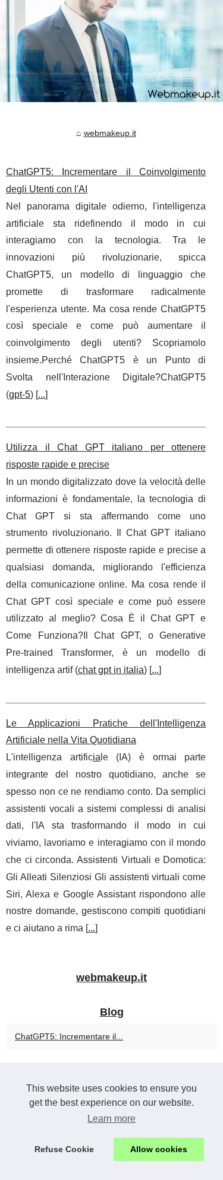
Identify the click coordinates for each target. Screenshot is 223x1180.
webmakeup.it (110, 133)
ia (96, 757)
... (41, 394)
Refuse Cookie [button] (64, 1149)
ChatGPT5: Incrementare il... (69, 1036)
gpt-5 (19, 394)
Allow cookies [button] (158, 1149)
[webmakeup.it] (111, 51)
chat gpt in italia (111, 670)
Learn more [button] (111, 1119)
